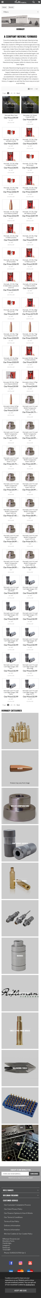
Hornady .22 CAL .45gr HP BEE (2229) (11, 140)
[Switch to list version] (34, 89)
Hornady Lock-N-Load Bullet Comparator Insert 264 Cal (11, 511)
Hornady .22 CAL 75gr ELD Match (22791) (30, 335)
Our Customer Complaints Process (17, 1205)
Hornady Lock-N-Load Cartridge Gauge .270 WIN (30, 614)
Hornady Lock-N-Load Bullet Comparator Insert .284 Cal (11, 433)
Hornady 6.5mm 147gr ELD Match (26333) (11, 407)
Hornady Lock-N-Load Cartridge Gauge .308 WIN (11, 692)
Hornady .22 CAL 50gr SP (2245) (30, 164)
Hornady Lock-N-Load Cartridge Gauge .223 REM (30, 589)
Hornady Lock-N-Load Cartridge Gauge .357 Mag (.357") (30, 692)
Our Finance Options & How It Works (18, 1213)
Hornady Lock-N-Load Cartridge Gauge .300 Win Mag (30, 666)
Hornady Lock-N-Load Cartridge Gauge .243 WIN (11, 614)
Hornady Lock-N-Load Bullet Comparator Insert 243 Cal (30, 485)
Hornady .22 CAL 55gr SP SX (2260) (11, 261)
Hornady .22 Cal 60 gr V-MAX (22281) (30, 285)
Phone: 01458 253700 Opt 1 (15, 1253)
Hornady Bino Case (11, 115)
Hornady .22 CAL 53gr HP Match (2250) (30, 212)
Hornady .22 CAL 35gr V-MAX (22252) (30, 140)
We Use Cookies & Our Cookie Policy (18, 1234)
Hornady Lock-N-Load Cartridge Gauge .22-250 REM (11, 589)
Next (18, 93)
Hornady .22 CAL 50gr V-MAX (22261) (30, 188)
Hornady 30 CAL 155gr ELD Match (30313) (11, 383)
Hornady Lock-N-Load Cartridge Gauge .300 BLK (11, 666)
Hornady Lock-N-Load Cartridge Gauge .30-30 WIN (30, 640)
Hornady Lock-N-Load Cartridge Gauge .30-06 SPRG (11, 640)
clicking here (30, 1285)
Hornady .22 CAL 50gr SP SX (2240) (11, 188)
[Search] (33, 2)
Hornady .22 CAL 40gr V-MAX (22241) (11, 164)
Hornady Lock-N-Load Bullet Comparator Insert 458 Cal (30, 563)
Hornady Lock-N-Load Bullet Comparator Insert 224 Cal (11, 485)
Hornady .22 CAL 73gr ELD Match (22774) (11, 335)
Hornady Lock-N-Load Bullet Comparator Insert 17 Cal (11, 459)
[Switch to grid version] (29, 89)
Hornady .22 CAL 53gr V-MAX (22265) (11, 236)
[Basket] (39, 2)
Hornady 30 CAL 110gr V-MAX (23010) (30, 359)
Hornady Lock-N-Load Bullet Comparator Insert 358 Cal (11, 537)
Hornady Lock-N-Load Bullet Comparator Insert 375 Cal (30, 537)
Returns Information (12, 1230)
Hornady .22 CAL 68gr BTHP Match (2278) (30, 310)
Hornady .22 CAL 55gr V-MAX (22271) (30, 261)
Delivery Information (12, 1225)
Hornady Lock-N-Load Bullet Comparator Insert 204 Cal (30, 459)
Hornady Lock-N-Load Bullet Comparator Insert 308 (30, 511)
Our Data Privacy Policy (13, 1209)
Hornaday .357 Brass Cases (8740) (30, 116)
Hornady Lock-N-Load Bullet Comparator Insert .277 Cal (30, 408)
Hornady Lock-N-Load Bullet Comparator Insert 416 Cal (11, 563)
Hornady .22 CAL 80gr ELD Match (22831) (11, 359)
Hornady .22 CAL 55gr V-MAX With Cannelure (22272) (11, 285)
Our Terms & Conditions (13, 1217)
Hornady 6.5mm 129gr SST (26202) (30, 383)
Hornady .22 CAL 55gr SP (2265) (30, 236)
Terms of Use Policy (11, 1221)
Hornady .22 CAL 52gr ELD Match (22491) (11, 212)
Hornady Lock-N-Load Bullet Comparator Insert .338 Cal (30, 433)
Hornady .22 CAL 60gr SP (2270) (11, 310)
